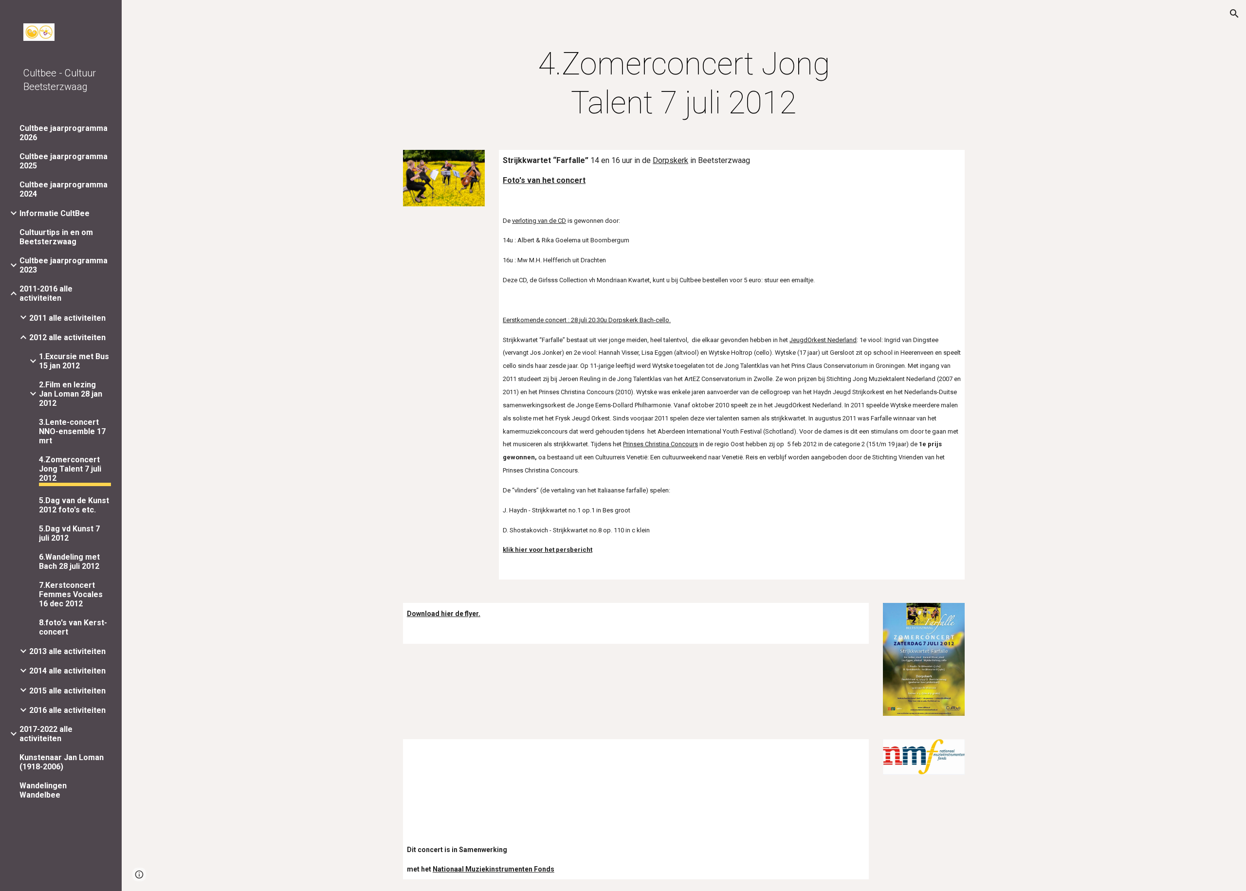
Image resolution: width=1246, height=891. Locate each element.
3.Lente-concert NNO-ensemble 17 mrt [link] (72, 431)
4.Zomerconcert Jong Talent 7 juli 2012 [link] (70, 469)
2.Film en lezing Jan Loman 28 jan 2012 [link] (70, 394)
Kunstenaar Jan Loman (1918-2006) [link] (61, 762)
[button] (1234, 13)
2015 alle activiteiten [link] (67, 690)
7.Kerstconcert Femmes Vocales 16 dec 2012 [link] (71, 594)
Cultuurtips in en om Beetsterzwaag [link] (56, 237)
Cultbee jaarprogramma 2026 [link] (63, 133)
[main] (684, 84)
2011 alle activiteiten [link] (67, 318)
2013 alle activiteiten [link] (67, 651)
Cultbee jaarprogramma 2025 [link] (63, 161)
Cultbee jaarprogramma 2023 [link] (63, 265)
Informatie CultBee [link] (54, 213)
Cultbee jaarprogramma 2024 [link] (63, 189)
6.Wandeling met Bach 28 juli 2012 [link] (69, 561)
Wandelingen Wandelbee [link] (43, 790)
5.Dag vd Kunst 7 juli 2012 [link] (69, 533)
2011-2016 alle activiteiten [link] (46, 293)
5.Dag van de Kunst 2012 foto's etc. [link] (74, 505)
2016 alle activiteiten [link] (67, 710)
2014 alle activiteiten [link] (67, 670)
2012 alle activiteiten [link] (67, 337)
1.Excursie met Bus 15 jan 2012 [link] (74, 361)
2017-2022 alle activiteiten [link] (46, 734)
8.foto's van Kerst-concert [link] (73, 627)
